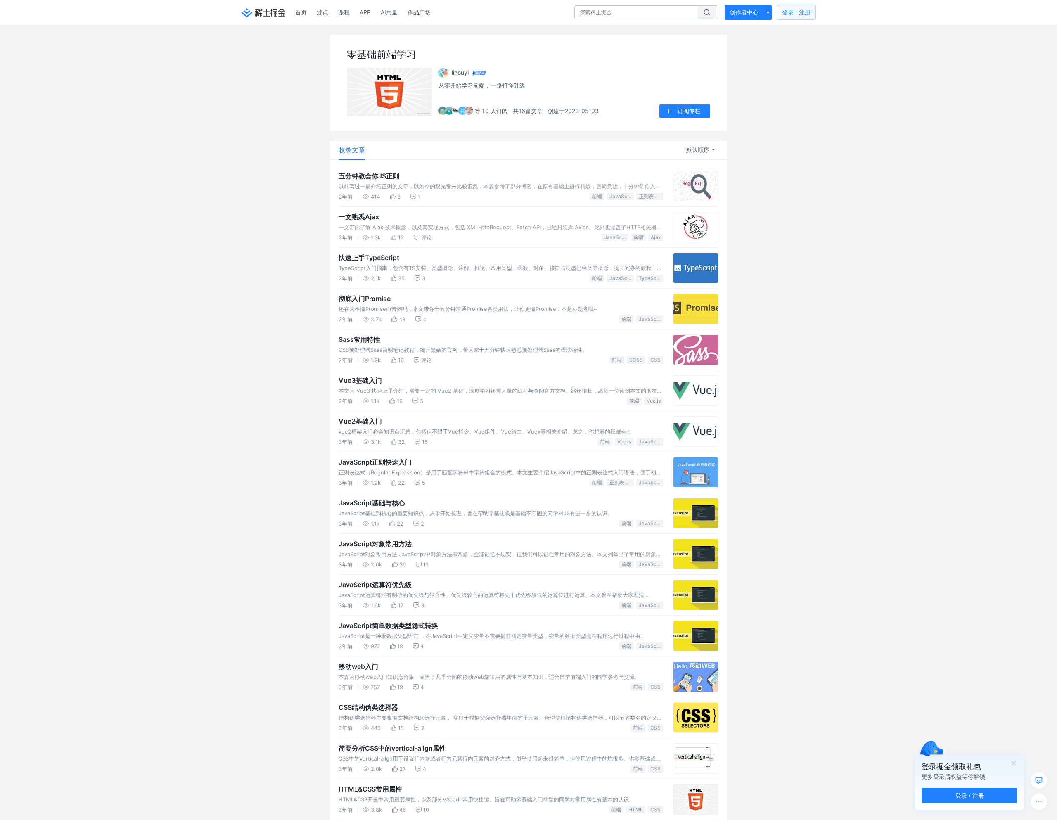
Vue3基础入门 (360, 380)
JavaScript (621, 196)
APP (365, 12)
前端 (597, 196)
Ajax (656, 237)
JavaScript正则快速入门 (375, 462)
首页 (301, 12)
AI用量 (389, 12)
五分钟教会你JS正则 (369, 176)
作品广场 (419, 12)
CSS (655, 360)
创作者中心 (744, 12)
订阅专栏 (689, 110)
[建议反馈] (1039, 780)
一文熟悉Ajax (359, 217)
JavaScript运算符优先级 (375, 585)
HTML (635, 809)
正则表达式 (651, 196)
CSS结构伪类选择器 (368, 707)
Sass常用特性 (359, 339)
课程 (344, 12)
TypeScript (651, 278)
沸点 (322, 12)
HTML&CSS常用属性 (370, 789)
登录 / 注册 (969, 795)
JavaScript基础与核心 (372, 503)
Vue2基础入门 (360, 421)
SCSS (636, 360)
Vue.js (654, 401)
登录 (796, 12)
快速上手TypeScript (369, 258)
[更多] (1039, 802)
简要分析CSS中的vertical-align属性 (392, 748)
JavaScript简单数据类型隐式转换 (388, 625)
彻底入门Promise (365, 298)
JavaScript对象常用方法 (375, 544)
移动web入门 (358, 666)
